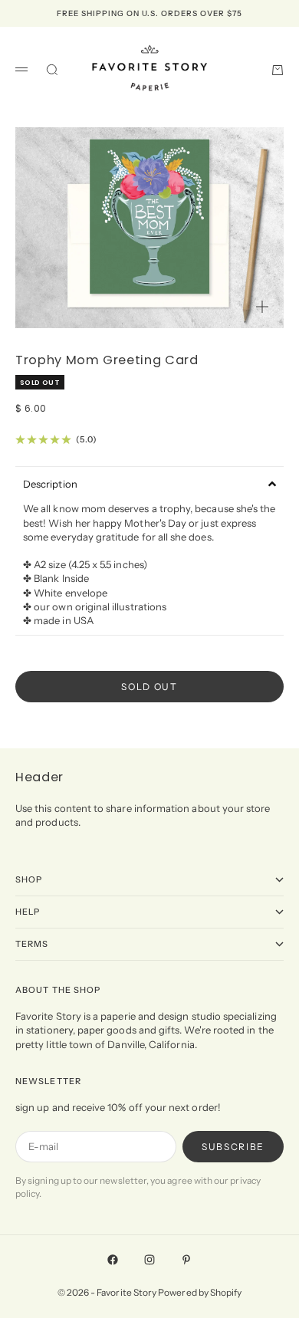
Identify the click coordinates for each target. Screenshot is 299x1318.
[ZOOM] (262, 306)
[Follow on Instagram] (149, 1260)
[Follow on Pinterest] (186, 1260)
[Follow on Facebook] (113, 1260)
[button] (149, 483)
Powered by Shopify (200, 1292)
